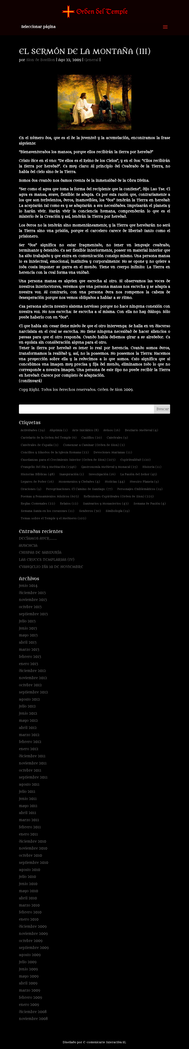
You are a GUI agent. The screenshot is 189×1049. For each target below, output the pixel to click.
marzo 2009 (29, 991)
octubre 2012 (30, 685)
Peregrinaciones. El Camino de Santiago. (79, 489)
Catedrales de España (39, 445)
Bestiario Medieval (141, 430)
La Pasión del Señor (138, 474)
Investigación (102, 474)
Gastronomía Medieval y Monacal (109, 467)
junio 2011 (28, 799)
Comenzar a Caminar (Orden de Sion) (94, 445)
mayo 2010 (28, 891)
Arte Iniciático (85, 430)
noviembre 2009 (33, 934)
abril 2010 (28, 898)
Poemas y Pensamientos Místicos (50, 496)
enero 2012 (28, 749)
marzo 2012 (29, 735)
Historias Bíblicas (38, 474)
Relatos (69, 503)
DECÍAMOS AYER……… (38, 539)
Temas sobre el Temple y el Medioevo (53, 518)
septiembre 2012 (33, 692)
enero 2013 (28, 664)
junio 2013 (28, 628)
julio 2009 (27, 962)
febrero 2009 (30, 998)
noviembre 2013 (33, 600)
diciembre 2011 (32, 756)
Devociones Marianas (113, 452)
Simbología (118, 511)
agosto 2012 (29, 699)
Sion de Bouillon (40, 60)
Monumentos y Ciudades (79, 481)
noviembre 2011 (33, 763)
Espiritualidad (135, 459)
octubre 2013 (30, 607)
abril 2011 (27, 813)
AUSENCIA (28, 546)
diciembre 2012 (32, 671)
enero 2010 (28, 919)
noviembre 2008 (33, 1019)
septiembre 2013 (33, 614)
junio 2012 (28, 714)
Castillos (91, 437)
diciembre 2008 (33, 1012)
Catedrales (117, 437)
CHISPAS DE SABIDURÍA (40, 553)
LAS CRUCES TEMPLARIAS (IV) (46, 560)
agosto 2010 (29, 870)
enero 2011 (28, 834)
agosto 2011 (29, 785)
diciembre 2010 (32, 842)
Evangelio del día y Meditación (48, 467)
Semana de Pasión (149, 503)
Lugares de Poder (37, 481)
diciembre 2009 (33, 927)
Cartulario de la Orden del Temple (49, 437)
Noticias (115, 481)
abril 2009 (28, 983)
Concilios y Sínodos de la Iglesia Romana (55, 452)
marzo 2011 (29, 820)
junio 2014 (28, 586)
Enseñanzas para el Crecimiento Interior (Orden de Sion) (68, 459)
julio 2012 (27, 706)
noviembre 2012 (33, 678)
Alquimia (59, 430)
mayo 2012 (28, 721)
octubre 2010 (30, 856)
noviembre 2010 (33, 848)
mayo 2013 (28, 635)
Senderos (90, 511)
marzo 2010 (29, 905)
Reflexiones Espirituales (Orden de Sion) (119, 496)
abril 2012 (28, 728)
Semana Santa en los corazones (47, 511)
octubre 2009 (30, 941)
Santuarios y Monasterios (106, 503)
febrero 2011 (30, 827)
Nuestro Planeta (144, 481)
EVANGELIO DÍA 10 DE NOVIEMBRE (51, 567)
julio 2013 (27, 621)
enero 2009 (29, 1005)
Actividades (33, 430)
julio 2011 (27, 792)
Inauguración (71, 474)
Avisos (111, 430)
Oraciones (31, 489)
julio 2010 (27, 877)
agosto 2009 (30, 955)
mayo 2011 (28, 806)
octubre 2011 (30, 771)
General (91, 60)
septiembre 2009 (34, 948)
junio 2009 (28, 969)
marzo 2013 (29, 650)
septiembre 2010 (33, 863)
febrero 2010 (30, 912)
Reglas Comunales (38, 503)
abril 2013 (27, 643)
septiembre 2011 (33, 777)
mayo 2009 (28, 976)
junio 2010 (28, 884)
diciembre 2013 (32, 593)
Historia (151, 467)
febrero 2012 (30, 742)
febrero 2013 (30, 657)
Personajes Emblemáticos (139, 489)
